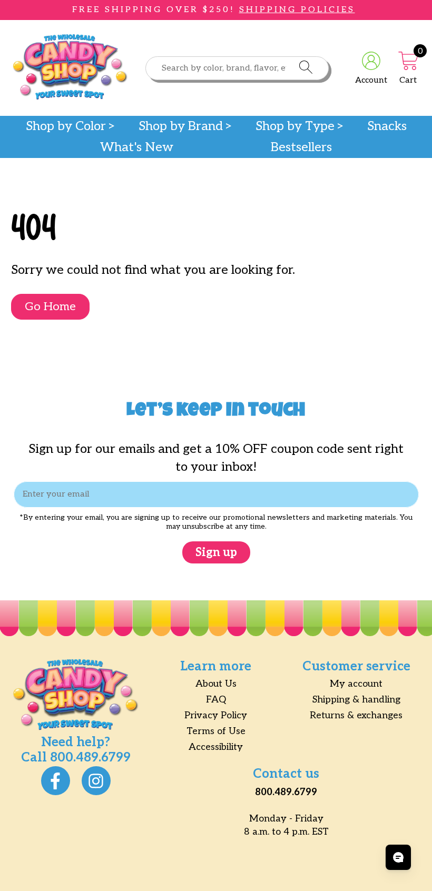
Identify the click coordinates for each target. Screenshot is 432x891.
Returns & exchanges (356, 715)
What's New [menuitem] (136, 147)
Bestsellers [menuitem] (301, 147)
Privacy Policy (215, 715)
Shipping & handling (356, 699)
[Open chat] (398, 857)
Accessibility (216, 747)
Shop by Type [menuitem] (295, 126)
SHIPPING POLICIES (297, 10)
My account (356, 683)
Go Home (50, 306)
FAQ (216, 699)
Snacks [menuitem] (387, 126)
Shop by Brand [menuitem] (181, 126)
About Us (216, 683)
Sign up (216, 552)
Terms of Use (216, 731)
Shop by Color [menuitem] (66, 126)
